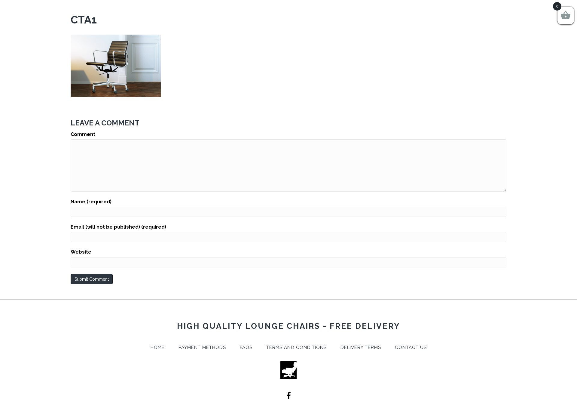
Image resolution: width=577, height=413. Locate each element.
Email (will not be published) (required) (118, 227)
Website (81, 252)
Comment (83, 134)
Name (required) (91, 202)
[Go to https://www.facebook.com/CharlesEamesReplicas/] (288, 396)
